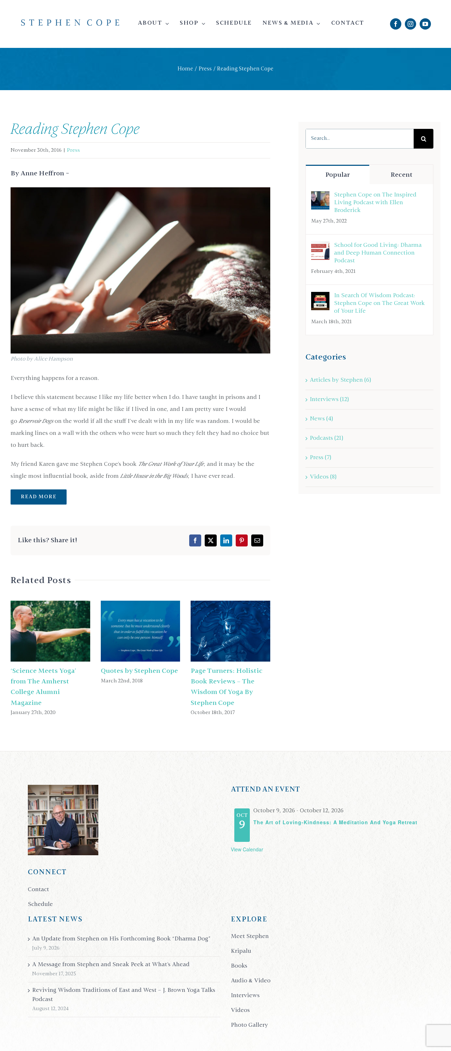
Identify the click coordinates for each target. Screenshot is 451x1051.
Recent (401, 175)
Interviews (245, 996)
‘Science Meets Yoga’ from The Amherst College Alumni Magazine (35, 631)
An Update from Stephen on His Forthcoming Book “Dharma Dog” (121, 939)
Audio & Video (251, 981)
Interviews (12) (329, 399)
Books (239, 966)
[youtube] (425, 24)
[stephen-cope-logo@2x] (70, 22)
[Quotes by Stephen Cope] (140, 631)
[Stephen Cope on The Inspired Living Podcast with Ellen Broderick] (320, 197)
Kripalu (241, 951)
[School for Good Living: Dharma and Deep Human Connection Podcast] (320, 247)
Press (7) (320, 458)
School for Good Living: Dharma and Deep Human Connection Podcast (378, 253)
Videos (240, 1010)
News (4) (321, 419)
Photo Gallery (249, 1025)
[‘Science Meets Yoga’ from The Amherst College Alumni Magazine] (50, 631)
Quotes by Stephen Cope (125, 631)
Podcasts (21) (326, 438)
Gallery (65, 631)
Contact (38, 890)
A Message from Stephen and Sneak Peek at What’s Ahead (111, 965)
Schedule (40, 904)
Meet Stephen (250, 936)
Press (73, 150)
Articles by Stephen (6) (340, 380)
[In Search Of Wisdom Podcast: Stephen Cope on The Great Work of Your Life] (320, 298)
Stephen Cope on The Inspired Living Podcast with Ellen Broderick (375, 202)
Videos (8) (323, 477)
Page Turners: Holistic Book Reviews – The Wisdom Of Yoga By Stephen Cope (215, 631)
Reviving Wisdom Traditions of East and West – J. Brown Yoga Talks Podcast (123, 995)
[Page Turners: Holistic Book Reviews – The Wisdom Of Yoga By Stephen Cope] (230, 631)
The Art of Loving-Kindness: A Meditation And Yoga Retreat (335, 822)
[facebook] (395, 24)
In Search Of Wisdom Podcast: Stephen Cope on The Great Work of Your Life (379, 303)
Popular (337, 175)
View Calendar (247, 849)
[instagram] (410, 24)
